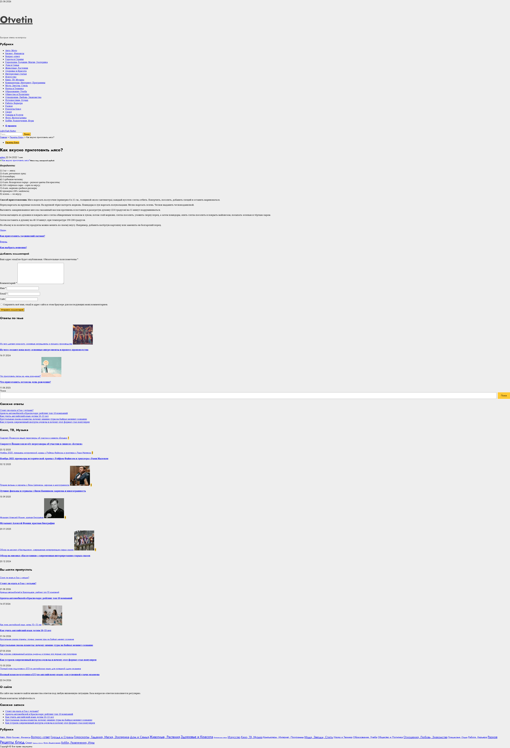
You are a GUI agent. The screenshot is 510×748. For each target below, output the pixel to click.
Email (3, 293)
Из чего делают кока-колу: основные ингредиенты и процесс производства (36, 343)
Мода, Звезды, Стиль (16, 85)
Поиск (3, 390)
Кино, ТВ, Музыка (14, 79)
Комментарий (8, 283)
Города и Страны (14, 59)
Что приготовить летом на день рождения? (20, 376)
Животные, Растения (16, 68)
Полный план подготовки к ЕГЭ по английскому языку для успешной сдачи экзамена (40, 668)
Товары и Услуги (14, 114)
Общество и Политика (17, 94)
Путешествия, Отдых (16, 100)
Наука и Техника (14, 88)
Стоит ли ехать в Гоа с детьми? (16, 410)
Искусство (10, 76)
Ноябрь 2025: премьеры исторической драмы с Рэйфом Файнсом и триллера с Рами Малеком (45, 452)
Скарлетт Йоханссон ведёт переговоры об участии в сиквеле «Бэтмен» (33, 437)
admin (3, 157)
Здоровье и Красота (16, 70)
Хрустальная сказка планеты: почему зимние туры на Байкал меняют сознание (43, 419)
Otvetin (16, 19)
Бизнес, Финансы (14, 53)
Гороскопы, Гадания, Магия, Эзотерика (26, 62)
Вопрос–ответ (12, 56)
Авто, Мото (11, 50)
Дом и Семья (12, 65)
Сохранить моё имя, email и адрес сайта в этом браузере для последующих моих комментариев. (55, 304)
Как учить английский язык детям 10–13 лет (24, 416)
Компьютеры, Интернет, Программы (25, 82)
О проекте (10, 125)
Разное (9, 106)
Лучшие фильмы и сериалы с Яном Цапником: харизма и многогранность (34, 485)
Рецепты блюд (13, 108)
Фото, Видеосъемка (15, 117)
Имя (3, 288)
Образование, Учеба (16, 91)
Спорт (8, 111)
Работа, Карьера (14, 103)
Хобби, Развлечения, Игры (19, 120)
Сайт (2, 299)
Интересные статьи (16, 73)
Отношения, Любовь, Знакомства (23, 97)
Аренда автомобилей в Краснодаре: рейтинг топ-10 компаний (34, 413)
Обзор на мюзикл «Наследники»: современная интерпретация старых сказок (37, 549)
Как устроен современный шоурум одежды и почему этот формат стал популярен (45, 422)
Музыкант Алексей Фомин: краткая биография (21, 517)
